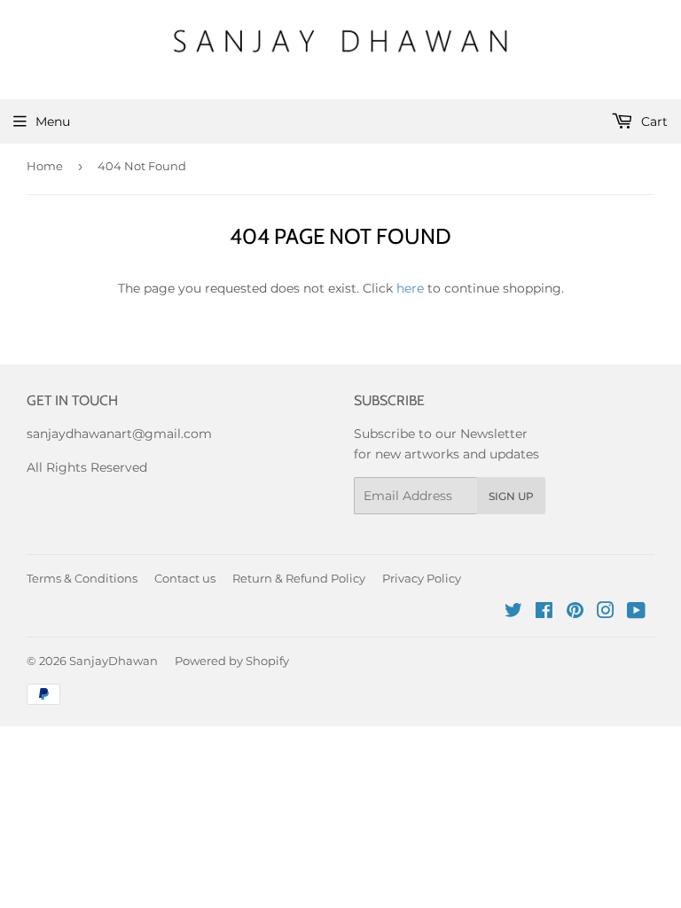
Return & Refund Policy (298, 578)
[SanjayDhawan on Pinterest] (575, 613)
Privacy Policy (421, 578)
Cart (653, 121)
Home (45, 166)
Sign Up (511, 496)
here (410, 288)
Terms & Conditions (82, 578)
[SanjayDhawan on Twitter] (513, 613)
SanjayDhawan (113, 661)
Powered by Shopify (232, 661)
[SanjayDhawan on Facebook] (544, 613)
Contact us (184, 578)
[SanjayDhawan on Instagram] (605, 613)
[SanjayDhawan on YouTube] (636, 613)
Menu (52, 121)
